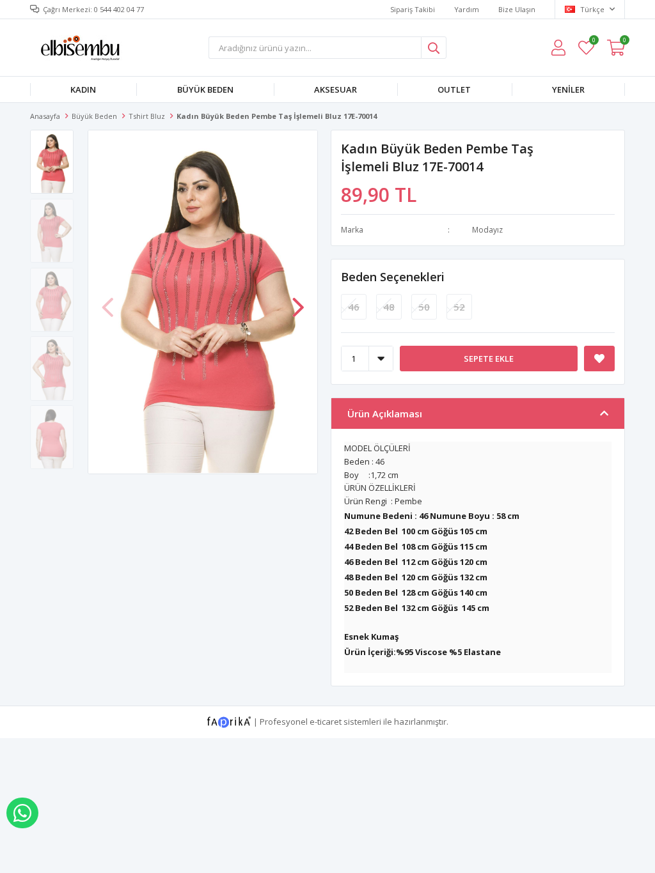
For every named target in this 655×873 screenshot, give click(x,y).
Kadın (83, 89)
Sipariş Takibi (412, 9)
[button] (298, 301)
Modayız (487, 229)
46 (353, 306)
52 (459, 306)
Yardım (466, 9)
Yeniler (568, 89)
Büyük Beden (205, 89)
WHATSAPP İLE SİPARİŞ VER (22, 813)
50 (424, 306)
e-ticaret (326, 721)
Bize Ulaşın (516, 9)
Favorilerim (593, 42)
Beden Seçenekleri (393, 276)
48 (389, 306)
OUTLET (454, 89)
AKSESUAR (335, 89)
